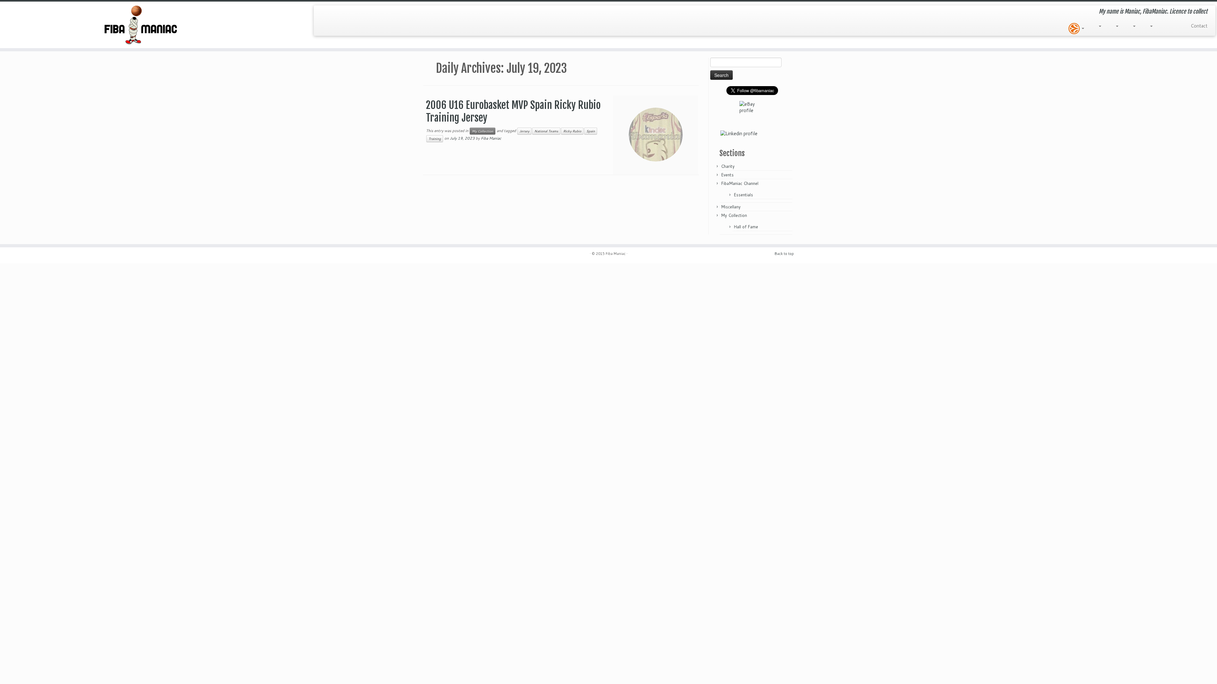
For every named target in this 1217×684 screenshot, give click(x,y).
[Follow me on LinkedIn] (332, 11)
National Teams (546, 131)
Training (434, 138)
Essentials (743, 195)
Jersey (524, 131)
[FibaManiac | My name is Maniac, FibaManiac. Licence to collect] (140, 25)
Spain (590, 131)
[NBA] (1133, 26)
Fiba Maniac (491, 138)
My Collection (482, 131)
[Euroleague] (1076, 28)
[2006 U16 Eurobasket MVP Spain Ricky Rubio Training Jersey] (656, 134)
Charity (728, 166)
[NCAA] (1150, 26)
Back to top (784, 253)
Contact (1199, 25)
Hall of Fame (746, 227)
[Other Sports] (1178, 26)
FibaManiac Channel (739, 183)
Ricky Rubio (572, 131)
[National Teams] (1116, 26)
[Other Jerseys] (1165, 26)
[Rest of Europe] (1099, 26)
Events (727, 175)
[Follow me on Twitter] (323, 11)
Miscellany (731, 207)
